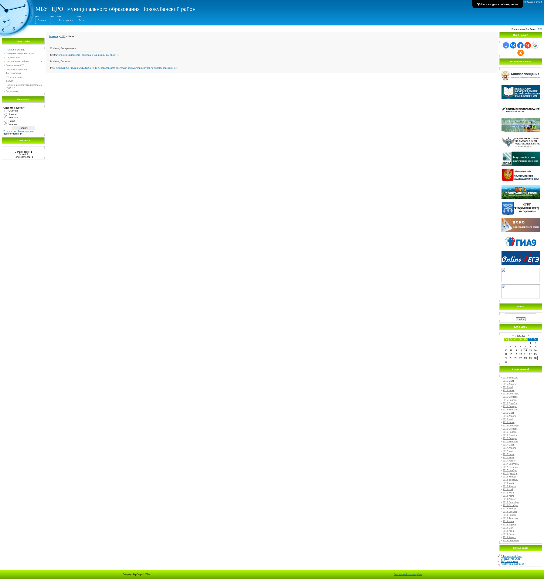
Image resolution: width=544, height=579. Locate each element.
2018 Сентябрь (511, 502)
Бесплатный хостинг (405, 574)
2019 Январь (510, 515)
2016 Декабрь (510, 435)
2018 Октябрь (510, 505)
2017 (62, 36)
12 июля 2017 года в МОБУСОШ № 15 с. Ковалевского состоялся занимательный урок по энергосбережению (115, 68)
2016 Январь (510, 406)
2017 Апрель (509, 448)
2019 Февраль (510, 518)
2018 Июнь (508, 492)
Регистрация (66, 20)
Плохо (11, 121)
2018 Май (508, 489)
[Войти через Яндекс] (527, 45)
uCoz (419, 574)
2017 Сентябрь (511, 464)
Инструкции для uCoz (512, 564)
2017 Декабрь (510, 473)
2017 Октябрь (510, 467)
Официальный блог (511, 556)
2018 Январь (510, 476)
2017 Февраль (510, 441)
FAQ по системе (509, 561)
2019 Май (508, 527)
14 (525, 350)
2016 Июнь (508, 422)
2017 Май (508, 451)
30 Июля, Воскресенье (63, 48)
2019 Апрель (509, 524)
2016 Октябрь (510, 428)
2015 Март (508, 381)
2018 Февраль (510, 480)
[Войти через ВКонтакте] (513, 45)
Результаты (9, 131)
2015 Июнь (508, 390)
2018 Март (508, 483)
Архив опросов (26, 131)
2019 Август (509, 537)
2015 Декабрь (510, 403)
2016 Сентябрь (511, 425)
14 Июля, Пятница (60, 61)
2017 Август (509, 460)
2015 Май (508, 387)
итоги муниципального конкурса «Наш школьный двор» (86, 55)
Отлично (13, 110)
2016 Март (508, 412)
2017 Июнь (508, 454)
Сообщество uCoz (510, 559)
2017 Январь (510, 438)
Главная (42, 20)
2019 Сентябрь (511, 540)
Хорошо (12, 114)
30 (535, 358)
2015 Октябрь (510, 397)
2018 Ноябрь (510, 508)
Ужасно (12, 124)
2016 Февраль (510, 409)
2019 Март (508, 521)
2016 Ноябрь (510, 432)
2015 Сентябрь (511, 393)
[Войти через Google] (535, 45)
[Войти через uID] (506, 45)
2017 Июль (508, 457)
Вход (81, 20)
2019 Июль (508, 534)
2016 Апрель (509, 416)
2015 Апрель (509, 384)
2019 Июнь (508, 531)
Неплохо (13, 117)
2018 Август (509, 499)
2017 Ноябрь (510, 470)
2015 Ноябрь (510, 400)
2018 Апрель (509, 486)
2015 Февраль (510, 377)
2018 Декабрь (510, 511)
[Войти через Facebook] (520, 45)
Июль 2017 (521, 335)
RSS (540, 29)
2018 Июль (508, 495)
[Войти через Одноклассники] (520, 53)
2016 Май (508, 419)
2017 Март (508, 444)
